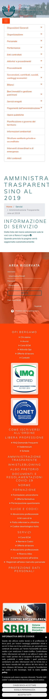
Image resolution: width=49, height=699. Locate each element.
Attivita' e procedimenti (19, 61)
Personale (12, 41)
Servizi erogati (14, 101)
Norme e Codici (25, 541)
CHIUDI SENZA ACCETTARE (24, 685)
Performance (13, 48)
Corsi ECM (25, 345)
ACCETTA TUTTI (24, 695)
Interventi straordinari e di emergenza (20, 150)
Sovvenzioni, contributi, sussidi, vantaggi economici (23, 76)
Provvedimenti (14, 68)
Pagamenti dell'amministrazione (23, 108)
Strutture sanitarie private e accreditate (21, 140)
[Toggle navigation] (6, 21)
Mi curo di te (25, 518)
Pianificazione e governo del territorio (21, 123)
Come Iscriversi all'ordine (25, 557)
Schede (25, 450)
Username (11, 272)
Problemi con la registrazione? (26, 311)
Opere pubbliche (15, 114)
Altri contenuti (14, 158)
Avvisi (25, 341)
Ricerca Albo (25, 553)
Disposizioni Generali (17, 27)
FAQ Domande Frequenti (25, 442)
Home (9, 206)
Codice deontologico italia (25, 526)
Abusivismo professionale (26, 514)
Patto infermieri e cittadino (25, 522)
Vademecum (25, 446)
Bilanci (10, 84)
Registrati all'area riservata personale (25, 562)
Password (11, 281)
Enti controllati (14, 54)
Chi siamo (25, 337)
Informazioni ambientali (19, 131)
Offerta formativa (25, 499)
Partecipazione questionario (25, 503)
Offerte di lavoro (25, 353)
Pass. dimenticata (14, 300)
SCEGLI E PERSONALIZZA (24, 690)
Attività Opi (25, 349)
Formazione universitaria (25, 495)
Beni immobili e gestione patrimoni (19, 93)
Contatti (25, 357)
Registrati (38, 306)
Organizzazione (15, 34)
